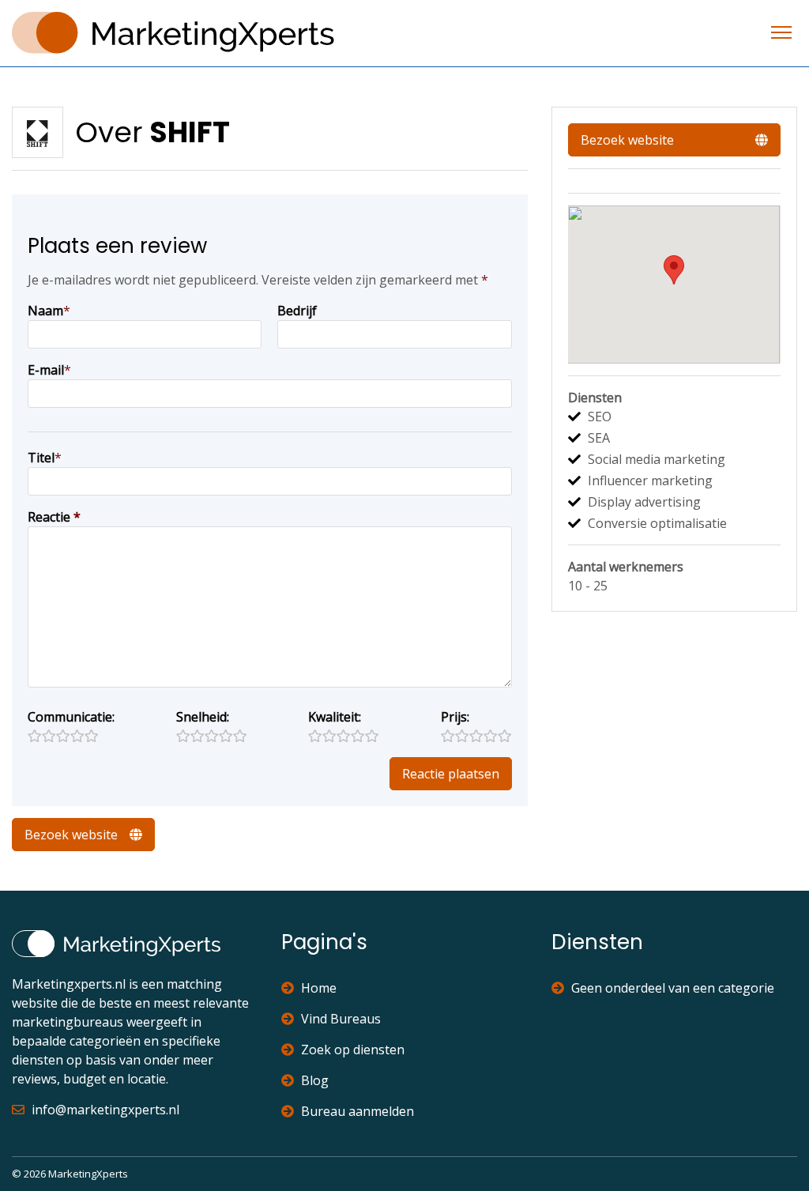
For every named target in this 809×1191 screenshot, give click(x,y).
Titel (41, 457)
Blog (315, 1080)
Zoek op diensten (352, 1049)
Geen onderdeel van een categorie (672, 988)
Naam (45, 310)
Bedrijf (297, 310)
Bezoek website (71, 834)
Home (319, 988)
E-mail (46, 370)
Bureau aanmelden (357, 1111)
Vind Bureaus (341, 1018)
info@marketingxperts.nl (105, 1109)
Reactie (54, 517)
